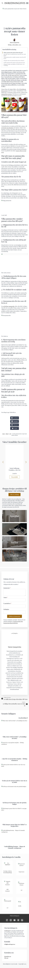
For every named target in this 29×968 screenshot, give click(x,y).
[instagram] (10, 920)
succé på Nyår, (15, 75)
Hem (3, 433)
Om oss (6, 958)
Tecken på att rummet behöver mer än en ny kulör (14, 781)
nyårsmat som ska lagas (7, 127)
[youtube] (14, 920)
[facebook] (6, 920)
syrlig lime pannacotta (8, 306)
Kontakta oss (7, 956)
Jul (10, 433)
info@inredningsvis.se (9, 944)
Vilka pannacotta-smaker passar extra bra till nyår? (15, 57)
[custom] (18, 920)
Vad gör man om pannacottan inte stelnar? (14, 60)
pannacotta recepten (6, 94)
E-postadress (7, 603)
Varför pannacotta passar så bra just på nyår (14, 62)
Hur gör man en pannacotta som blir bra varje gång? (15, 55)
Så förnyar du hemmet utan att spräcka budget (14, 803)
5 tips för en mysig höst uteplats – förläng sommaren (14, 759)
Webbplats (6, 609)
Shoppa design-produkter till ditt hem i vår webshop (14, 65)
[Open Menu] (27, 3)
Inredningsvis (7, 930)
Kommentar (7, 588)
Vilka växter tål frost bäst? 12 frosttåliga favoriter (14, 737)
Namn (5, 597)
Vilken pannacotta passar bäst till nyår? (13, 52)
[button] (3, 462)
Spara (6, 9)
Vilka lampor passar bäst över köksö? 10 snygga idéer (14, 825)
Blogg (7, 433)
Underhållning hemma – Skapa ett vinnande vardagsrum (14, 847)
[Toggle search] (2, 3)
